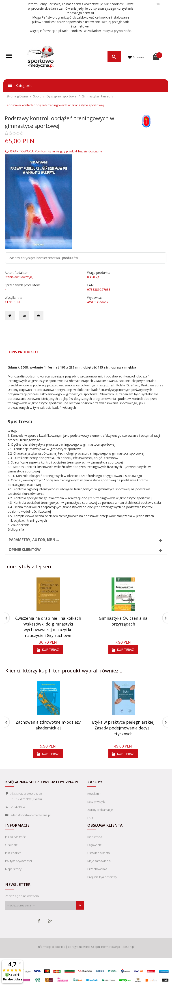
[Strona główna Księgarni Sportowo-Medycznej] (41, 56)
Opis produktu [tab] (23, 352)
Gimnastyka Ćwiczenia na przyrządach (123, 621)
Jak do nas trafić (15, 837)
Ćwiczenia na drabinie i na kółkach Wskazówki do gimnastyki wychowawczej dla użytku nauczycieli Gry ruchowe (48, 626)
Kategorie (23, 85)
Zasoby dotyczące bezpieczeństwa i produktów (43, 258)
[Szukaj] (114, 56)
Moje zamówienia (99, 861)
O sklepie (11, 845)
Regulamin (94, 794)
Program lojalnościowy (102, 877)
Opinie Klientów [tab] (25, 549)
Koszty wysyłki (96, 802)
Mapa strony (13, 869)
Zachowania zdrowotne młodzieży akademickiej (48, 725)
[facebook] (39, 921)
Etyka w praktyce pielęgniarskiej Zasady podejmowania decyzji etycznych (123, 727)
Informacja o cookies (51, 947)
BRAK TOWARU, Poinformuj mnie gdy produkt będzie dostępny (56, 151)
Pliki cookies (13, 853)
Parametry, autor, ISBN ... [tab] (34, 539)
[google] (50, 921)
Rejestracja (94, 837)
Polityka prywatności (116, 31)
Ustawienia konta (98, 853)
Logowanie (94, 845)
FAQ (90, 818)
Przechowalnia (97, 869)
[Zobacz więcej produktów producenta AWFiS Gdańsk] (146, 121)
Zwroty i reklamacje (100, 810)
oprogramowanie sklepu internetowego (94, 947)
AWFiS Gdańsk (97, 302)
